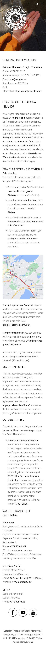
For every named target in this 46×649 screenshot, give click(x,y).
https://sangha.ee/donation (28, 91)
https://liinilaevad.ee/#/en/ (16, 324)
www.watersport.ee (22, 550)
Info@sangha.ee (17, 79)
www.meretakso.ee (22, 582)
